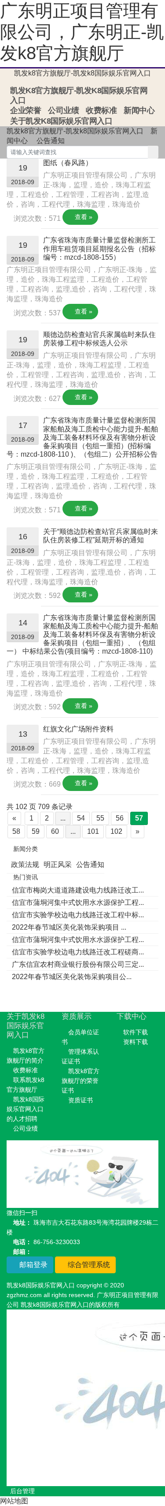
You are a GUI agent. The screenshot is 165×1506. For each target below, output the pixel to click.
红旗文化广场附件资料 (78, 729)
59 (36, 831)
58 (16, 831)
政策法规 (25, 864)
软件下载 (135, 1032)
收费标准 (101, 110)
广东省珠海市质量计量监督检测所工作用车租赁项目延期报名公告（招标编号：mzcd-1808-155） (99, 248)
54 (81, 818)
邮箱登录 (33, 1264)
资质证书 (80, 1100)
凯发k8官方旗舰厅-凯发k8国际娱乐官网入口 (82, 73)
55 (100, 818)
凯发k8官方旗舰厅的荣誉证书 (80, 1080)
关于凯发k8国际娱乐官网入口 (61, 121)
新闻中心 (139, 110)
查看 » (82, 216)
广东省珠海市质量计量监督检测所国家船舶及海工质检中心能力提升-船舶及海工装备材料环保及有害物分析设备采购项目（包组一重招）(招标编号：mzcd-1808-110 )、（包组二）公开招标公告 (82, 437)
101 (93, 831)
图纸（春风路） (67, 162)
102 (116, 831)
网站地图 (14, 1501)
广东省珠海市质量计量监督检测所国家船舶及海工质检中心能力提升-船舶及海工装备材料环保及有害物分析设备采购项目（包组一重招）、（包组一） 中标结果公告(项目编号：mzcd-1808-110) (82, 634)
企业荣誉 (25, 110)
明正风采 (58, 864)
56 (120, 818)
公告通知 (51, 140)
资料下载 (135, 1041)
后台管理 (22, 1491)
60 (55, 831)
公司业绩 (63, 110)
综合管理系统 (88, 1264)
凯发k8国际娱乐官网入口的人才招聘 (25, 1109)
